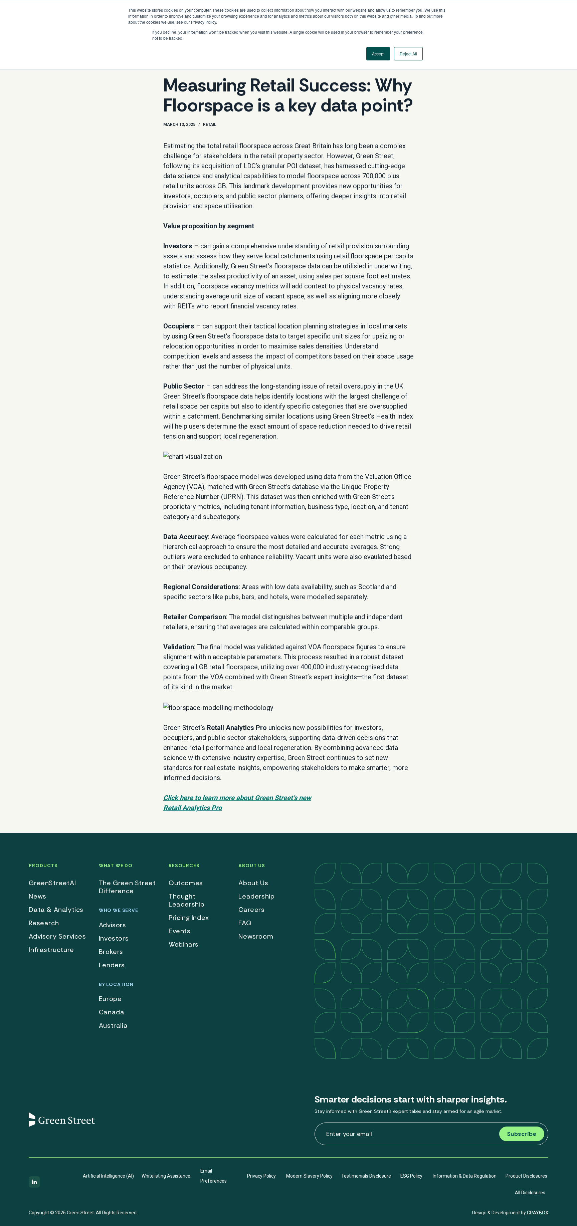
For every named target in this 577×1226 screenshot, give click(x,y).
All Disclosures (530, 1192)
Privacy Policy (261, 1176)
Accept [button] (378, 53)
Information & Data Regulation (465, 1176)
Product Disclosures (526, 1176)
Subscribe (522, 1134)
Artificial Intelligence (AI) (108, 1176)
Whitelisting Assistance (166, 1176)
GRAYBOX (537, 1212)
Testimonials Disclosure (366, 1176)
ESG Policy (411, 1176)
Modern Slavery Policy (309, 1176)
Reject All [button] (408, 53)
